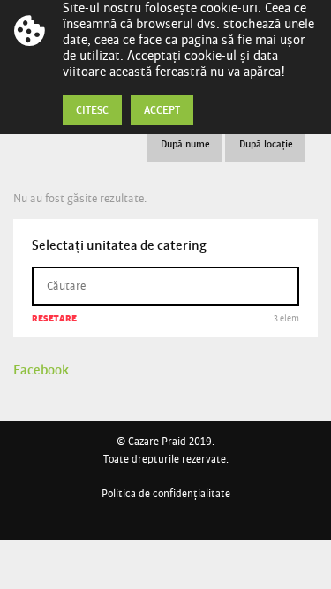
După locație (266, 143)
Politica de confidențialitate (166, 494)
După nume (185, 143)
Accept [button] (162, 109)
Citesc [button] (92, 109)
